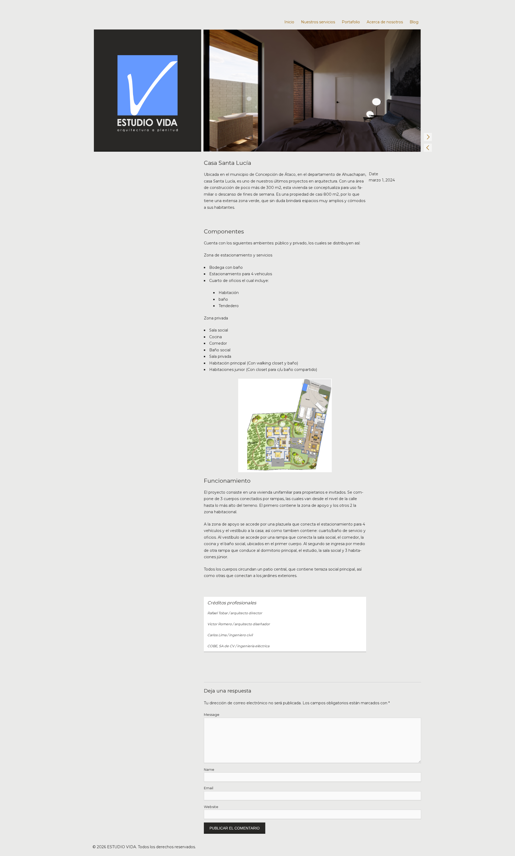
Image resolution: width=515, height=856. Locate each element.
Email (208, 788)
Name (209, 770)
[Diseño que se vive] (147, 90)
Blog (414, 22)
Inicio (289, 22)
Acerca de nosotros (385, 22)
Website (211, 807)
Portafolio (351, 22)
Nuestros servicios (318, 22)
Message (211, 715)
